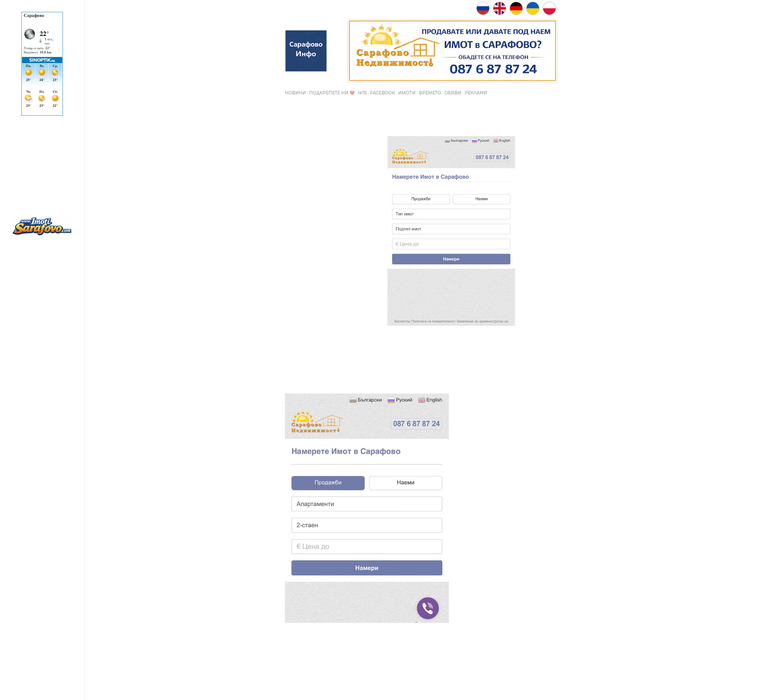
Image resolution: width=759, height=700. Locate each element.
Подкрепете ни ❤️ (332, 93)
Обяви (452, 93)
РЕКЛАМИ (476, 93)
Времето (430, 93)
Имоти (407, 93)
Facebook (382, 93)
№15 (362, 93)
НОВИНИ (295, 93)
